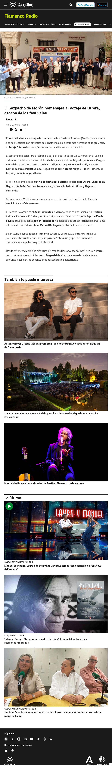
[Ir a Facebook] (6, 739)
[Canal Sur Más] (85, 4)
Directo (32, 24)
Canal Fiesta (65, 24)
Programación (47, 24)
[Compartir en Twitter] (16, 129)
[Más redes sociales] (26, 129)
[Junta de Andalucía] (89, 761)
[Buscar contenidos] (71, 5)
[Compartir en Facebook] (11, 129)
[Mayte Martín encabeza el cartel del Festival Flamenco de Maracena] (56, 452)
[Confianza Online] (102, 761)
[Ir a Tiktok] (38, 739)
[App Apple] (6, 750)
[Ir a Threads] (45, 739)
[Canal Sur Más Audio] (102, 4)
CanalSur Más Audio (14, 24)
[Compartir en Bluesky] (21, 129)
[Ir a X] (13, 739)
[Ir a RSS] (51, 739)
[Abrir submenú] (55, 24)
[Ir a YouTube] (32, 739)
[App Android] (13, 750)
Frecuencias (100, 24)
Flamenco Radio (82, 24)
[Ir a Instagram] (19, 739)
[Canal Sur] (21, 4)
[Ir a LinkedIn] (26, 739)
